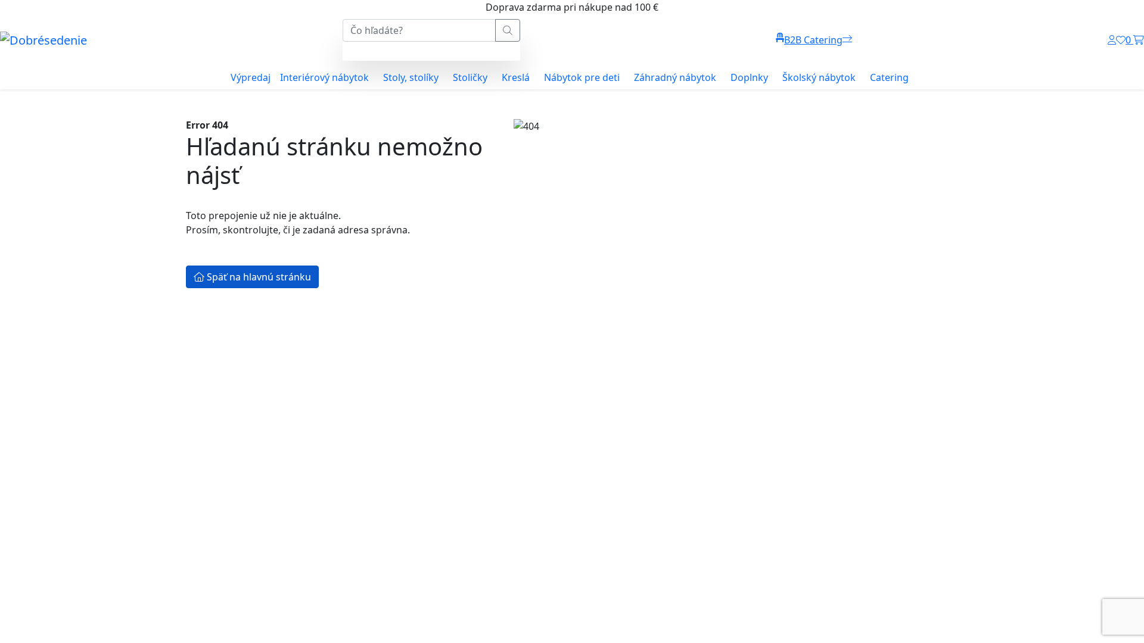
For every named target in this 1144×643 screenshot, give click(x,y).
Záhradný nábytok (675, 77)
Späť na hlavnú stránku (257, 276)
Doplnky (749, 77)
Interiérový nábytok (324, 77)
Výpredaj (251, 77)
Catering (889, 77)
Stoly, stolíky (411, 77)
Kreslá (516, 77)
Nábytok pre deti (582, 77)
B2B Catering (813, 39)
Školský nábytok (819, 77)
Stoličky (470, 77)
